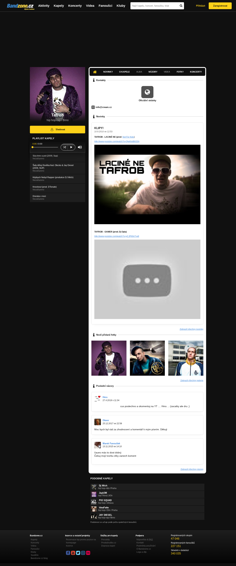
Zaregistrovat (220, 5)
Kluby (121, 5)
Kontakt (140, 542)
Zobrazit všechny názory (192, 469)
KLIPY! (98, 128)
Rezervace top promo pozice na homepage (81, 541)
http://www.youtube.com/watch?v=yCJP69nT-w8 (116, 236)
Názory (153, 72)
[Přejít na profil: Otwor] (97, 422)
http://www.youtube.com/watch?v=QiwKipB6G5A (116, 141)
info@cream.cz (104, 107)
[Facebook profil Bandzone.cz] (68, 553)
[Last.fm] (88, 553)
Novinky (108, 72)
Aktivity (43, 5)
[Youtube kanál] (73, 553)
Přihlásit (200, 5)
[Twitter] (78, 553)
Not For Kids (128, 137)
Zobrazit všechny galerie (191, 380)
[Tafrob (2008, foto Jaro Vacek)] (185, 358)
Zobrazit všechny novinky (191, 329)
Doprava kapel (108, 546)
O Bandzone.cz (143, 549)
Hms (105, 397)
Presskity (105, 539)
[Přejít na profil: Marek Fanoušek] (97, 445)
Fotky (180, 72)
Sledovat (60, 129)
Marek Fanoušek (111, 443)
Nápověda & (144, 539)
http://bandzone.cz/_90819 (109, 459)
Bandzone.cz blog (39, 558)
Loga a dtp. (141, 552)
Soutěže (35, 555)
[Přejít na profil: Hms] (97, 399)
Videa (90, 5)
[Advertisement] (118, 37)
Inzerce (69, 546)
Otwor (106, 420)
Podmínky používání (145, 546)
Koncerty (75, 5)
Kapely (59, 5)
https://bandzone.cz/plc (107, 406)
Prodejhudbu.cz (108, 542)
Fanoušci (105, 5)
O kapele (124, 72)
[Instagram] (83, 553)
